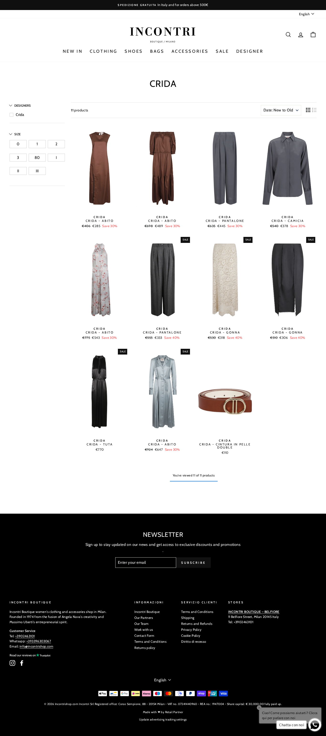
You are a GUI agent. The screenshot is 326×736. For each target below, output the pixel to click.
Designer (249, 51)
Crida (20, 114)
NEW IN (73, 51)
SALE (222, 51)
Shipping (187, 618)
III (37, 171)
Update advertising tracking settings (163, 719)
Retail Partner (174, 712)
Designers (22, 105)
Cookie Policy (190, 635)
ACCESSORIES (190, 51)
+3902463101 (25, 636)
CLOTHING (103, 51)
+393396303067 (38, 641)
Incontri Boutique (147, 612)
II (18, 171)
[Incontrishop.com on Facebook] (22, 663)
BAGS (157, 51)
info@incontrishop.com (36, 646)
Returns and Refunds (196, 624)
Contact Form (144, 635)
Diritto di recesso (193, 641)
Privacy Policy (191, 630)
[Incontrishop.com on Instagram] (12, 663)
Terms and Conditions (150, 641)
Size (17, 134)
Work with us (143, 630)
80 (37, 157)
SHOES (134, 51)
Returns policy (144, 648)
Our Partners (143, 618)
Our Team (141, 624)
